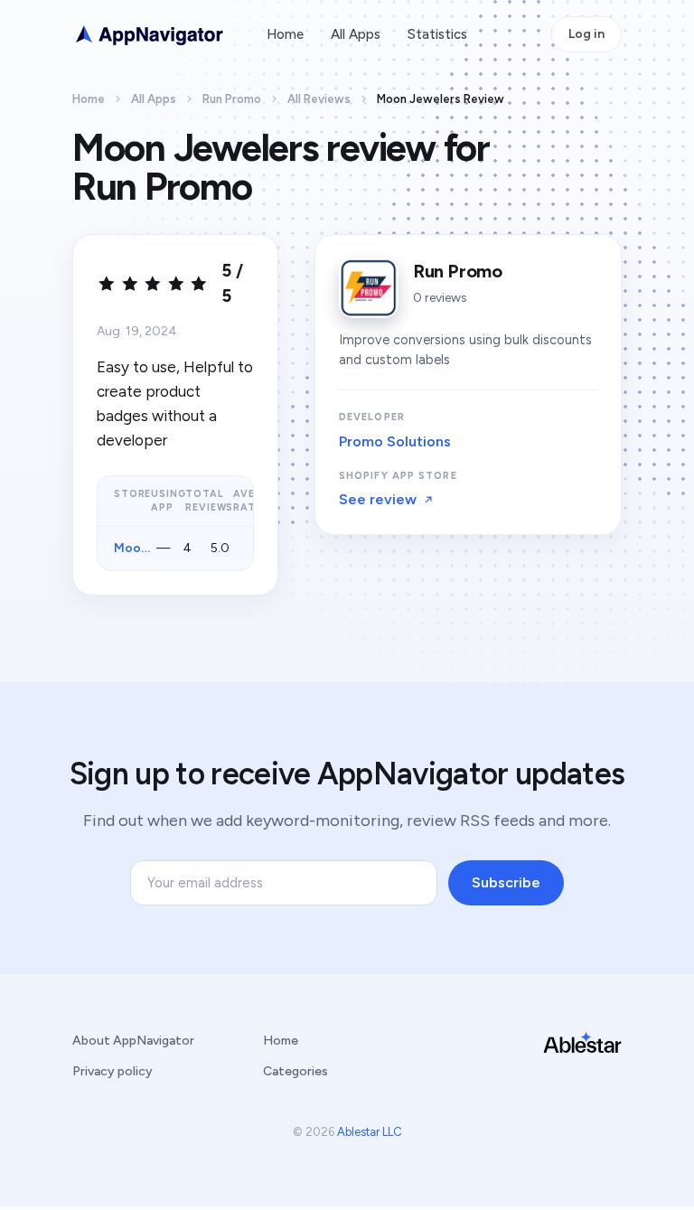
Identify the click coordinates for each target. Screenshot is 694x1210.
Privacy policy (112, 1071)
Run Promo (231, 99)
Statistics (437, 34)
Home (285, 34)
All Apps (355, 34)
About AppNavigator (133, 1040)
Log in (586, 34)
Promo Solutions (395, 441)
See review (378, 499)
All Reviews (319, 99)
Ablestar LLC (369, 1132)
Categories (295, 1071)
